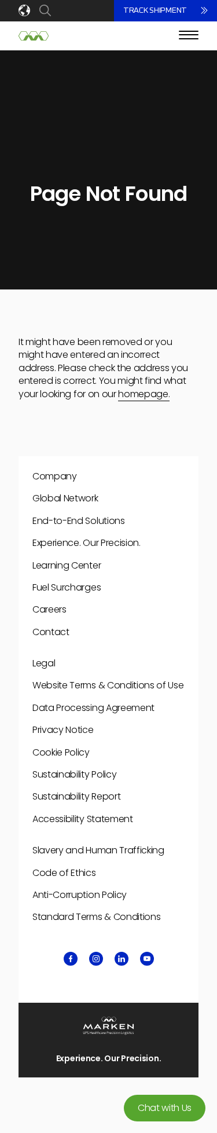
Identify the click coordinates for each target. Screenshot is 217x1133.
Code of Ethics (64, 872)
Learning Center (66, 565)
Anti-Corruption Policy (79, 894)
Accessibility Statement (82, 819)
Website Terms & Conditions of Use (107, 685)
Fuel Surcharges (66, 587)
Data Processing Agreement (93, 707)
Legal (43, 663)
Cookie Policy (61, 752)
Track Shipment (155, 10)
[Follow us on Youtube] (147, 959)
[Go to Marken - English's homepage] (34, 36)
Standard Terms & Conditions (96, 916)
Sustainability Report (76, 796)
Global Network (65, 498)
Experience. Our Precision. (86, 542)
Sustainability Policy (74, 774)
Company (54, 476)
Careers (49, 609)
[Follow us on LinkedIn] (121, 959)
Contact (50, 632)
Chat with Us (165, 1107)
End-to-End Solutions (78, 520)
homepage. (144, 394)
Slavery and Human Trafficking (98, 850)
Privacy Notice (63, 729)
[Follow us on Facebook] (71, 959)
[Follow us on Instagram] (96, 959)
